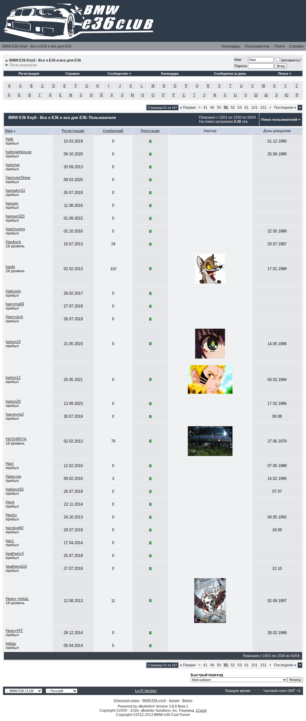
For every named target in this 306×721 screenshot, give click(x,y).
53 (240, 107)
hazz (10, 540)
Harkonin (13, 291)
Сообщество (118, 73)
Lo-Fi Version (146, 691)
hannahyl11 (15, 190)
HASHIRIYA (16, 439)
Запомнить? (291, 60)
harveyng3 (15, 414)
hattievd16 (15, 489)
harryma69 (15, 304)
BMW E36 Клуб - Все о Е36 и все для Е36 (36, 46)
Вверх (187, 700)
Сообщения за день (230, 73)
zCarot (201, 710)
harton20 (13, 401)
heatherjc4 (15, 553)
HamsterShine (18, 177)
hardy (10, 266)
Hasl (9, 463)
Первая (188, 107)
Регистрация (29, 73)
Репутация (150, 131)
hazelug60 (14, 528)
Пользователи (257, 46)
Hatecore (13, 476)
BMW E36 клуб (154, 700)
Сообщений (113, 131)
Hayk (10, 502)
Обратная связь (127, 700)
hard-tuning (15, 229)
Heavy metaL (17, 598)
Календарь (231, 46)
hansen (12, 203)
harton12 (13, 377)
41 (205, 107)
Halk (9, 139)
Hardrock (13, 242)
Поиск (279, 46)
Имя (237, 60)
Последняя (285, 107)
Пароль (240, 66)
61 (246, 107)
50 (219, 107)
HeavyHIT (14, 630)
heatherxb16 (16, 566)
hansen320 (15, 216)
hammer (13, 165)
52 (233, 107)
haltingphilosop (18, 152)
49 (212, 107)
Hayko (11, 515)
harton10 (13, 341)
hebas (11, 643)
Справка (296, 46)
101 (254, 107)
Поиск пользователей (279, 119)
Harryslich (14, 317)
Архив (174, 700)
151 (263, 107)
